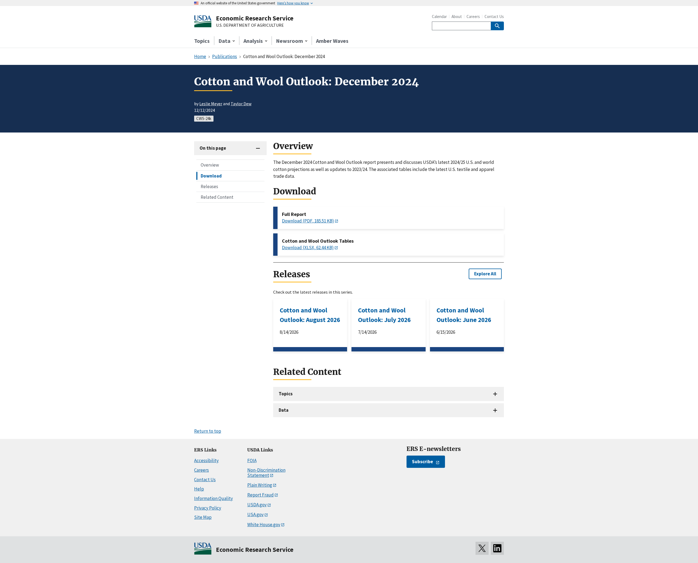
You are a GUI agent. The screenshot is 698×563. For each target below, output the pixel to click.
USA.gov (255, 514)
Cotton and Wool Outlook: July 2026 (384, 315)
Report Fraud (260, 495)
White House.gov (263, 525)
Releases (209, 186)
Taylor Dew (241, 103)
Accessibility (206, 460)
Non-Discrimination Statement (266, 472)
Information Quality (213, 498)
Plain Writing (259, 485)
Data (283, 410)
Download (211, 176)
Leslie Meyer (210, 103)
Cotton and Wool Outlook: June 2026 (464, 315)
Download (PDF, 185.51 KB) (308, 221)
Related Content (217, 197)
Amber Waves (332, 40)
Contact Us (494, 16)
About (457, 16)
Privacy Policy (207, 508)
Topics (202, 40)
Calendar (439, 16)
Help (199, 489)
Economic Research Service (254, 18)
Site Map (203, 517)
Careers (473, 16)
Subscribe (422, 462)
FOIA (252, 460)
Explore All (485, 274)
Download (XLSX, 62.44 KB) (308, 248)
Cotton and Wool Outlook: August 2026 (310, 315)
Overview (210, 165)
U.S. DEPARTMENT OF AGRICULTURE (250, 25)
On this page (213, 148)
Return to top (207, 431)
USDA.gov (257, 505)
